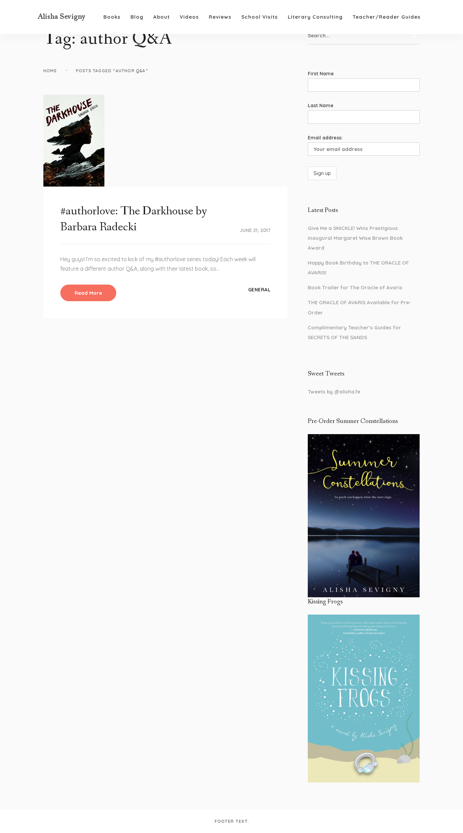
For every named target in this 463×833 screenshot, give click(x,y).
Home (50, 70)
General (259, 290)
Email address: (325, 138)
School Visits (259, 17)
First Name (321, 74)
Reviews (220, 17)
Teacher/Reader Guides (387, 17)
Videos (189, 17)
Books (112, 17)
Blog (136, 17)
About (161, 17)
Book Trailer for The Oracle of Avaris (355, 287)
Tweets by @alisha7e (334, 391)
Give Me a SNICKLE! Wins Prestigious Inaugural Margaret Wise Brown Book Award (355, 238)
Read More (88, 293)
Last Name (321, 105)
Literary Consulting (315, 17)
